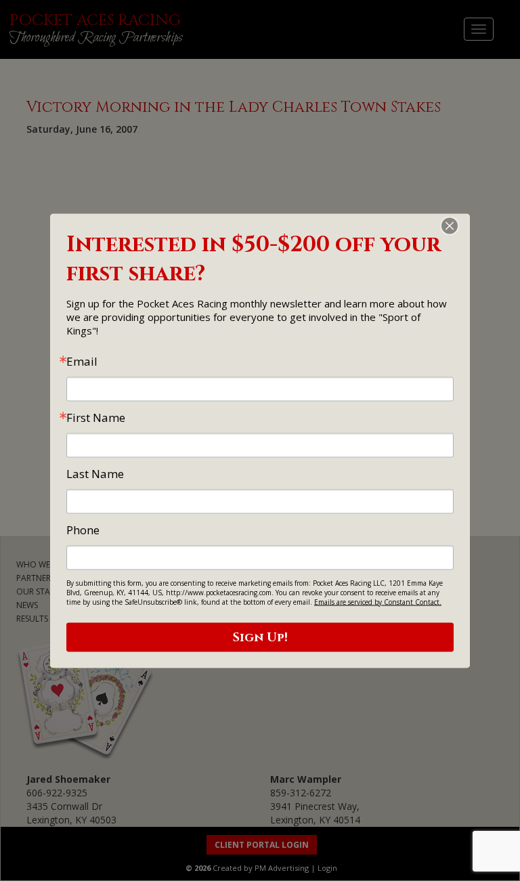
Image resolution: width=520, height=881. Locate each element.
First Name (95, 417)
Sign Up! (260, 636)
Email (82, 360)
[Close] (458, 225)
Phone (83, 529)
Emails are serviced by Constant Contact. (377, 601)
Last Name (95, 473)
